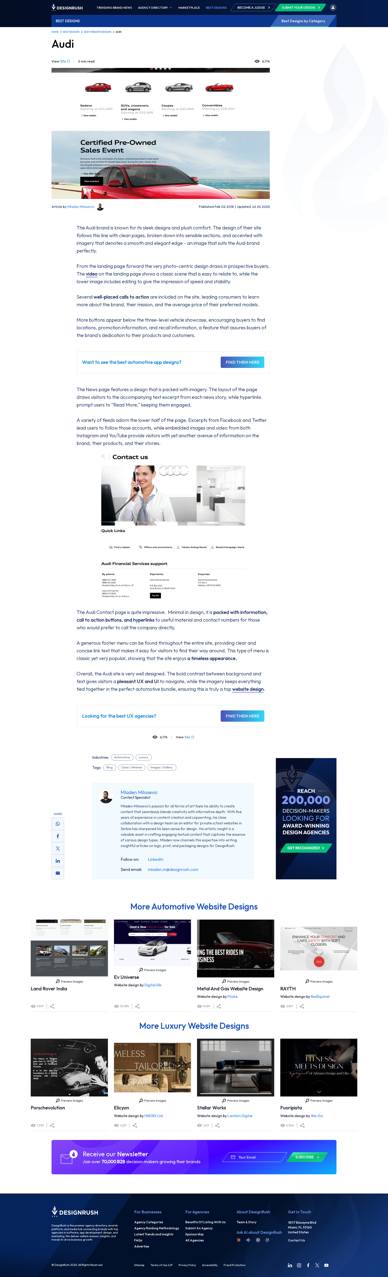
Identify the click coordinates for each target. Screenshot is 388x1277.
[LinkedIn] (290, 1265)
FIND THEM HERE (242, 362)
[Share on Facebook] (58, 836)
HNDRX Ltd (153, 1115)
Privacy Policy (187, 1265)
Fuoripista (291, 1108)
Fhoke (233, 996)
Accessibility (210, 1265)
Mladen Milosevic (80, 206)
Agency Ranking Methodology (156, 1228)
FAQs (138, 1240)
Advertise (141, 1246)
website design (248, 689)
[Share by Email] (58, 873)
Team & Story (246, 1222)
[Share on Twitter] (58, 848)
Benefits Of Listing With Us (205, 1222)
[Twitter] (317, 1265)
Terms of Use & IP (162, 1265)
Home (55, 31)
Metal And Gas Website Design (230, 988)
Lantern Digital (240, 1115)
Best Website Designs (97, 31)
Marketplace (189, 7)
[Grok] (267, 1240)
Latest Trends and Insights (153, 1234)
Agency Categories (148, 1222)
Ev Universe (126, 977)
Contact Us (296, 1240)
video (92, 274)
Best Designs (216, 7)
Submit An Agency (199, 1228)
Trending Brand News (114, 7)
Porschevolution (48, 1108)
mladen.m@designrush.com (173, 869)
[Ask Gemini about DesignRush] (248, 1240)
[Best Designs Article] (306, 760)
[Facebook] (308, 1265)
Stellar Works (211, 1108)
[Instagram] (299, 1265)
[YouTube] (326, 1265)
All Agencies (194, 1240)
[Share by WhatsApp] (58, 824)
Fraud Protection (235, 1265)
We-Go (317, 1115)
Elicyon (121, 1108)
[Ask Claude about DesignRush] (239, 1240)
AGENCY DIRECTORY (153, 7)
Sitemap (139, 1265)
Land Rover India (49, 988)
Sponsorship (194, 1234)
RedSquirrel (320, 996)
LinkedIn (155, 859)
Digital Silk (152, 985)
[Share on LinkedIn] (58, 861)
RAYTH (288, 988)
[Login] (333, 7)
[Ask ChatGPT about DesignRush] (258, 1240)
